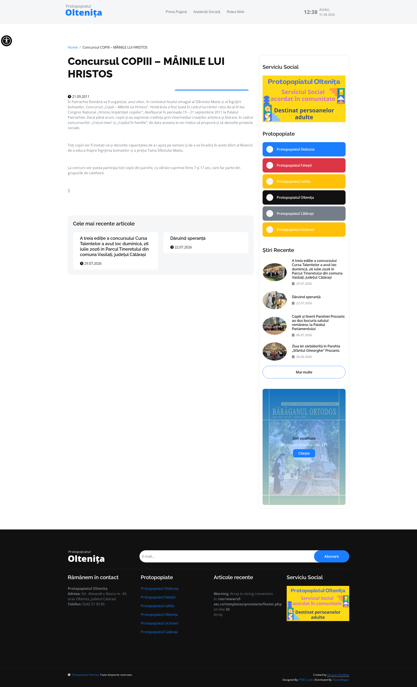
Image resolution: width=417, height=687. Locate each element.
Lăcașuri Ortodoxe (338, 675)
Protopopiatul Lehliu (157, 605)
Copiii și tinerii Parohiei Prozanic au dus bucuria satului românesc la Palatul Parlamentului (318, 322)
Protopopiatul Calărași (159, 631)
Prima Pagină (176, 12)
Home (73, 47)
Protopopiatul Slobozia (160, 588)
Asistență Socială (206, 12)
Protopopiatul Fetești (158, 597)
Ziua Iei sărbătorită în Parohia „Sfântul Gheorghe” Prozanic (316, 348)
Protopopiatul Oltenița (159, 614)
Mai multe (304, 372)
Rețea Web (235, 12)
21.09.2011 (80, 96)
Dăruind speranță (187, 238)
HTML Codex (306, 680)
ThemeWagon (340, 680)
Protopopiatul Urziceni (159, 623)
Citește (304, 453)
